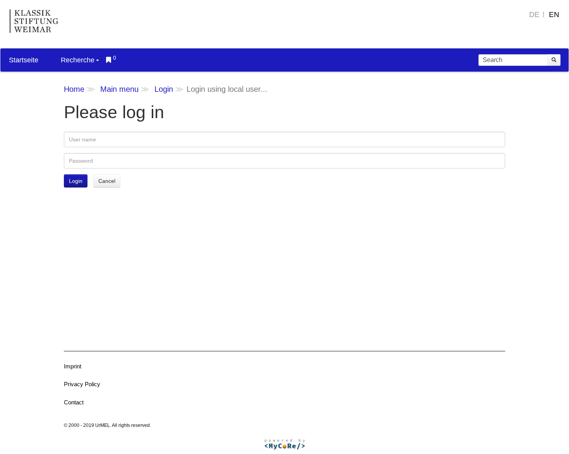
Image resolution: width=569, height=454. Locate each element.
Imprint (72, 366)
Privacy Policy (82, 384)
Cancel (106, 181)
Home (74, 89)
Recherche (77, 60)
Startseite (23, 60)
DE (534, 14)
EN (554, 14)
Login (163, 89)
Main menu (119, 89)
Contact (74, 402)
